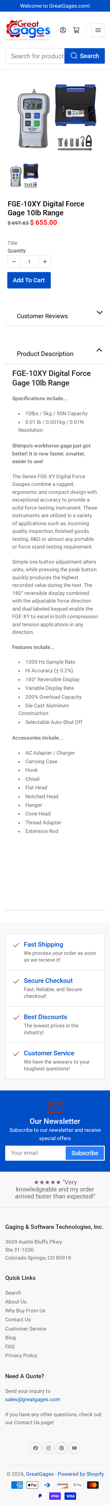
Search (89, 56)
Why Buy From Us (25, 1311)
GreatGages (40, 1474)
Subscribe (85, 1153)
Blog (10, 1338)
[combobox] (55, 56)
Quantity (17, 251)
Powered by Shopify (81, 1474)
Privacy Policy (21, 1355)
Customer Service (25, 1329)
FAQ (10, 1346)
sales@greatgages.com (32, 1399)
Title (12, 243)
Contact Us (18, 1319)
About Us (16, 1302)
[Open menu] (98, 30)
